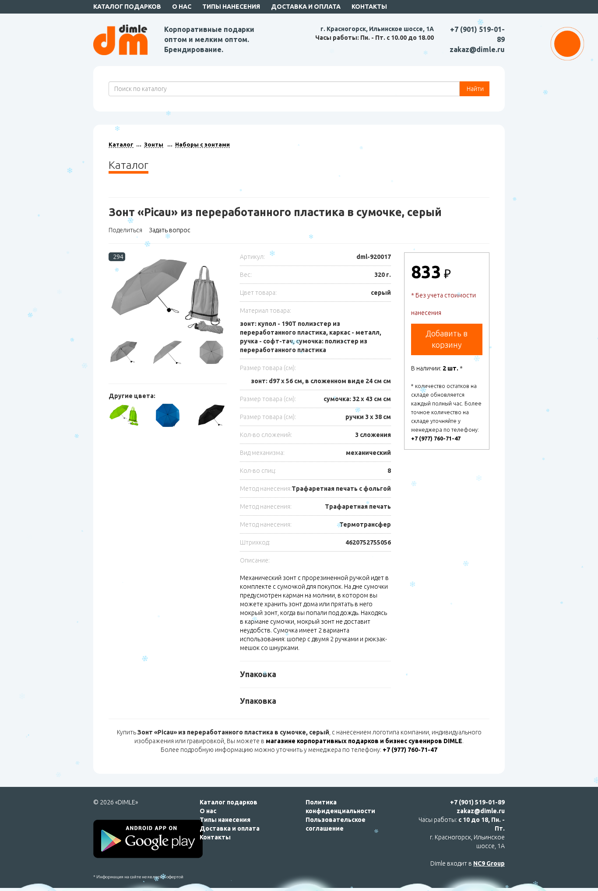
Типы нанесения (231, 6)
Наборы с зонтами (202, 144)
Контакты (369, 6)
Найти (474, 88)
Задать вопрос (169, 230)
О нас (181, 6)
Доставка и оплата (306, 6)
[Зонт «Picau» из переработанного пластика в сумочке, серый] (168, 296)
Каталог (121, 144)
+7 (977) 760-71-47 (436, 438)
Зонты (153, 144)
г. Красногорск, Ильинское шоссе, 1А (377, 28)
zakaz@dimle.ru (477, 49)
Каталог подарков (127, 6)
